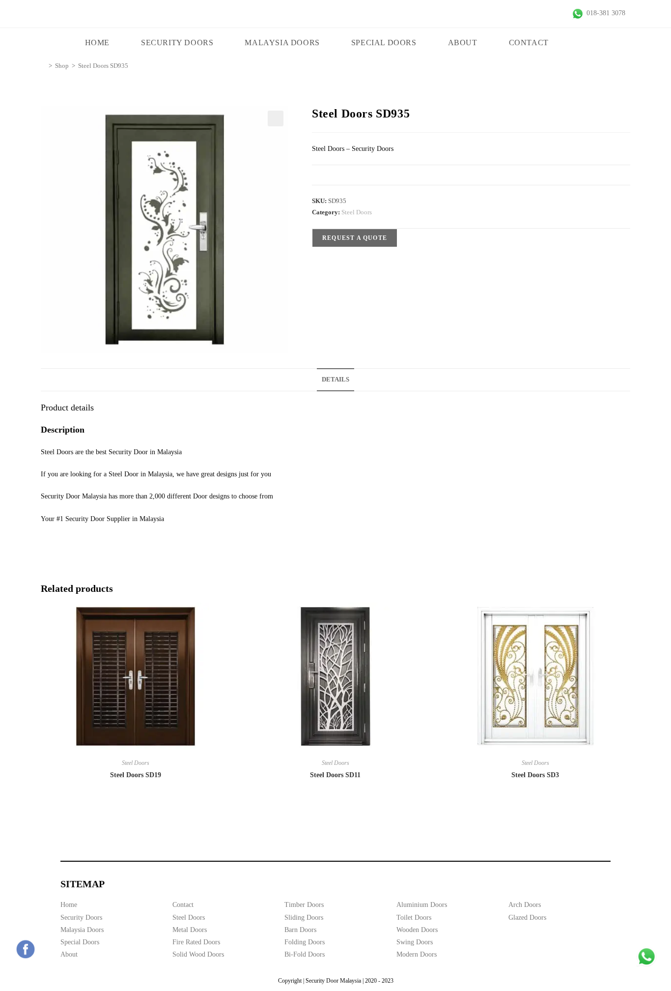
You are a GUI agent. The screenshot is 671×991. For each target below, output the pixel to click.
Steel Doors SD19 (135, 775)
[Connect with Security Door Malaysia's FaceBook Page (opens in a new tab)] (25, 949)
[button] (275, 118)
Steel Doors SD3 (535, 775)
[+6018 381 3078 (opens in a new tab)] (646, 956)
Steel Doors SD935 (103, 65)
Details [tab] (335, 379)
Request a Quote (354, 237)
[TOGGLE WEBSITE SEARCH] (583, 43)
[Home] (43, 65)
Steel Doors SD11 (335, 775)
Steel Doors (356, 212)
